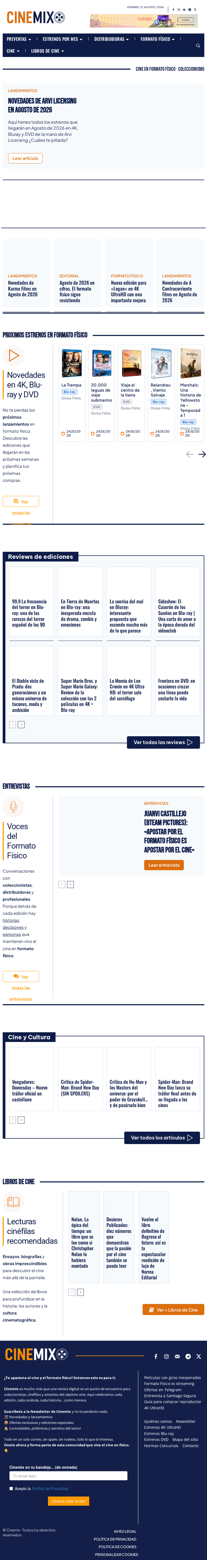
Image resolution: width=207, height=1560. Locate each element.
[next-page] (21, 724)
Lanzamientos (22, 90)
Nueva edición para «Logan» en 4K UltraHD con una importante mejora (128, 291)
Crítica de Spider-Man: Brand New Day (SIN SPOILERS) (80, 1087)
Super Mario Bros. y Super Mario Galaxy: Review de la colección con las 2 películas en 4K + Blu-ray (79, 695)
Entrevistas (16, 786)
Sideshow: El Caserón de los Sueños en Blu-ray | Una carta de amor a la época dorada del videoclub (177, 616)
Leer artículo (25, 158)
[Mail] (184, 9)
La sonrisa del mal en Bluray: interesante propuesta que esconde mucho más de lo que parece (128, 616)
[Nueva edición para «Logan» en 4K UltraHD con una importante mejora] (129, 254)
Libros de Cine (18, 1182)
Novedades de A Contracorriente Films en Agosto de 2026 (179, 291)
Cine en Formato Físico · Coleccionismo (170, 69)
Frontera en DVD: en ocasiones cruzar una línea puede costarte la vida (176, 689)
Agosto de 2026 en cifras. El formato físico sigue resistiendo (77, 291)
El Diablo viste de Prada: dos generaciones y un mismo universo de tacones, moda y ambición (29, 695)
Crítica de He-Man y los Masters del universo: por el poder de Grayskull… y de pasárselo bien (129, 1093)
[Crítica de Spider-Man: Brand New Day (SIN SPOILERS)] (80, 1062)
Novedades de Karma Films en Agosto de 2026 (22, 288)
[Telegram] (189, 9)
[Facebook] (173, 9)
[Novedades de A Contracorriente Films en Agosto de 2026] (180, 254)
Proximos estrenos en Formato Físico (45, 335)
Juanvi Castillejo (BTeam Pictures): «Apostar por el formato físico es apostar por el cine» (169, 832)
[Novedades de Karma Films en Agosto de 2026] (26, 254)
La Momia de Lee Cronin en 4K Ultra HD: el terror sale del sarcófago (127, 689)
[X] (195, 9)
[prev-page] (12, 724)
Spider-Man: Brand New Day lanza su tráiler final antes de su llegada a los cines (177, 1093)
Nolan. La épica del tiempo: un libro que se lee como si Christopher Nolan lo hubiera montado (82, 1242)
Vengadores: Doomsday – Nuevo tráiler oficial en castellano (29, 1090)
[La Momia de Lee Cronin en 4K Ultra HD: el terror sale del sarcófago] (129, 661)
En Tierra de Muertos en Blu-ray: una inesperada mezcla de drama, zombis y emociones (80, 613)
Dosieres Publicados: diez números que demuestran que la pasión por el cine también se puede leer (118, 1242)
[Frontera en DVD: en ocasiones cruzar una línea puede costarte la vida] (177, 661)
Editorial (69, 276)
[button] (198, 45)
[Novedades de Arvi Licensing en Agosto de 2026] (143, 119)
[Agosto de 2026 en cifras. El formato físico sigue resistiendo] (78, 254)
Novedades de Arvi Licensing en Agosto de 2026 (42, 106)
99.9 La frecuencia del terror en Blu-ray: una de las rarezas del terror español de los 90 (29, 613)
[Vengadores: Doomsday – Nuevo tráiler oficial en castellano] (31, 1062)
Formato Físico (127, 276)
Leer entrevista (164, 865)
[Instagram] (179, 9)
